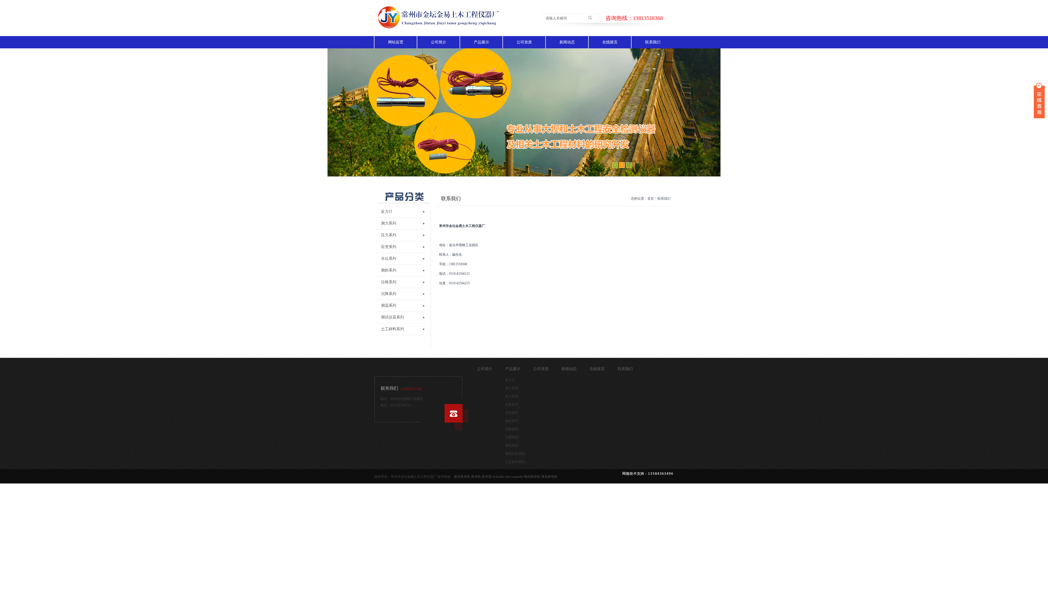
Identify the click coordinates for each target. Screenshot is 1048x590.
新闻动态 (567, 42)
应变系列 (388, 247)
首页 (650, 198)
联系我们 (652, 42)
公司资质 (524, 42)
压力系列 (388, 235)
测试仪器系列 (392, 317)
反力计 (386, 212)
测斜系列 (388, 270)
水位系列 (388, 258)
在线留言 (610, 42)
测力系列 (388, 223)
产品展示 (481, 42)
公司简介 (438, 42)
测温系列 (388, 305)
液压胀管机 (462, 477)
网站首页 (395, 42)
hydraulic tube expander (507, 477)
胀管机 (476, 477)
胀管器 (487, 477)
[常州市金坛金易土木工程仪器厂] (437, 34)
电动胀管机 (532, 477)
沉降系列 (388, 294)
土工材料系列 (392, 329)
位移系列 (388, 282)
